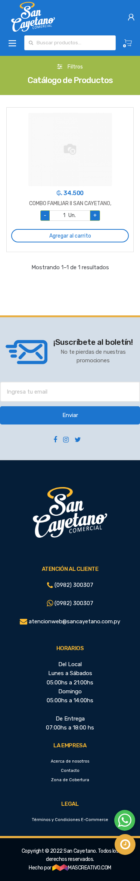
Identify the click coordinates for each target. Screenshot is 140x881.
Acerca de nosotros (70, 761)
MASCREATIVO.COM (89, 868)
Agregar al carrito (70, 236)
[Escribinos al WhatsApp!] (124, 822)
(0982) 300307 (73, 585)
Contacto (70, 770)
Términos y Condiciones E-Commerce (70, 819)
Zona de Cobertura (70, 779)
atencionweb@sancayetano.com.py (73, 621)
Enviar (70, 415)
